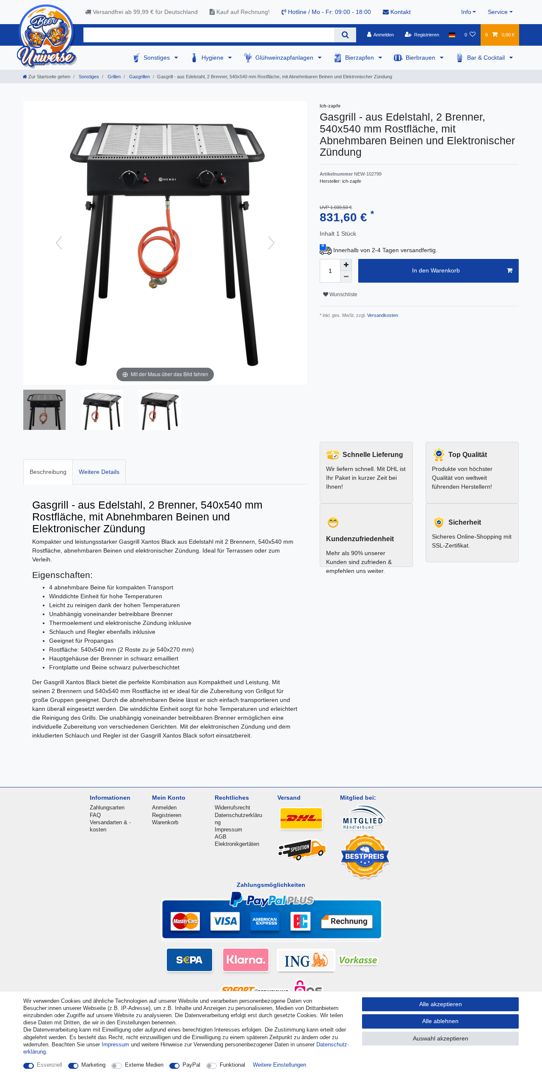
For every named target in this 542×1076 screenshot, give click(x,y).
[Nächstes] (271, 243)
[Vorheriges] (59, 243)
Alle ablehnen (440, 1021)
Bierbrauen (421, 57)
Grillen (113, 76)
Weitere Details (99, 471)
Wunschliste (342, 294)
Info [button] (466, 11)
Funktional (232, 1065)
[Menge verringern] (346, 277)
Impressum (228, 829)
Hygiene (213, 57)
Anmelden (164, 807)
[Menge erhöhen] (346, 265)
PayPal (191, 1065)
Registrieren (166, 815)
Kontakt (400, 11)
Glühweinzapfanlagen (285, 57)
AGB (221, 837)
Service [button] (498, 11)
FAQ (95, 815)
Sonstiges (157, 57)
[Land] (451, 34)
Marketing (93, 1065)
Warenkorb (165, 822)
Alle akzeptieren (440, 1004)
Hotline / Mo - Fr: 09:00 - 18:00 (328, 11)
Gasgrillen (139, 76)
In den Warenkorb (436, 270)
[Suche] (345, 35)
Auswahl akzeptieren (440, 1038)
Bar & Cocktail (486, 57)
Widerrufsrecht (232, 807)
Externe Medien (144, 1065)
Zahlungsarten (107, 807)
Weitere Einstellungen (279, 1065)
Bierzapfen (360, 57)
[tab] (48, 472)
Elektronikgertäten (237, 844)
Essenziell (49, 1065)
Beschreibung (48, 471)
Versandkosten (382, 315)
